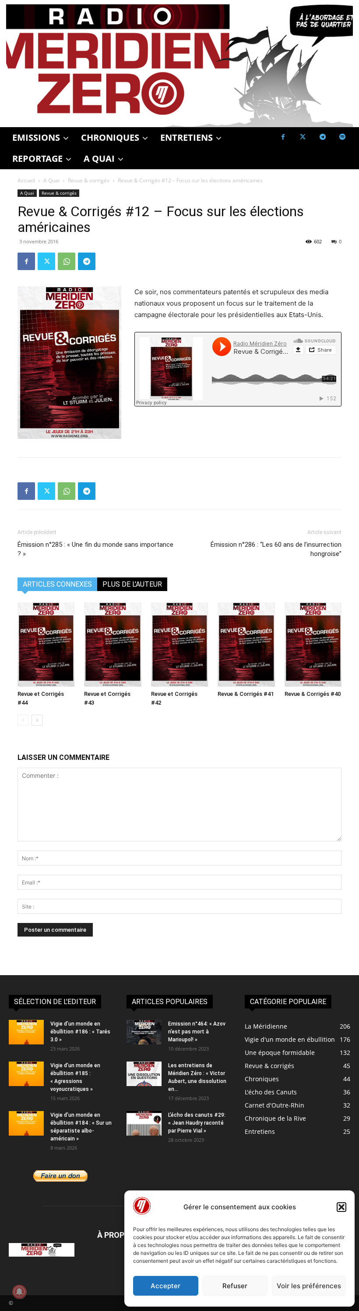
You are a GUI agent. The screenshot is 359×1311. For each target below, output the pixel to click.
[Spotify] (342, 137)
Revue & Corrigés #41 (246, 694)
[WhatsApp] (66, 261)
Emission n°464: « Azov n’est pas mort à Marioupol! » (196, 1032)
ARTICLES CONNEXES (57, 584)
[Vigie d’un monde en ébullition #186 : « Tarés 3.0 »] (26, 1032)
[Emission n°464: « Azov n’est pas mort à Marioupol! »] (144, 1032)
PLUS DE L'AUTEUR (132, 584)
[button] (341, 1207)
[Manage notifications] (19, 1292)
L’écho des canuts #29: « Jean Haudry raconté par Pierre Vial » (196, 1123)
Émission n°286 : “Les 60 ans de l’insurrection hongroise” (276, 549)
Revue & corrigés (88, 180)
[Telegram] (322, 137)
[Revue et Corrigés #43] (112, 644)
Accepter (165, 1286)
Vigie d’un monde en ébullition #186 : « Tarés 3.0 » (80, 1032)
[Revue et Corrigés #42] (179, 644)
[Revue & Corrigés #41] (246, 644)
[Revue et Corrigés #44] (46, 644)
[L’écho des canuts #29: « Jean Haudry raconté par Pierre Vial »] (144, 1123)
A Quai (51, 180)
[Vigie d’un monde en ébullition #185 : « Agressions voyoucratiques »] (26, 1074)
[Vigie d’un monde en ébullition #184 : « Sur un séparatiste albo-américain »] (26, 1123)
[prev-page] (23, 720)
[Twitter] (302, 137)
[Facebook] (283, 137)
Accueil (26, 180)
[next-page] (37, 720)
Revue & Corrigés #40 (313, 694)
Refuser (234, 1286)
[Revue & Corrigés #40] (313, 644)
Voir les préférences (309, 1286)
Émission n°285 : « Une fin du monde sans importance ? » (95, 549)
